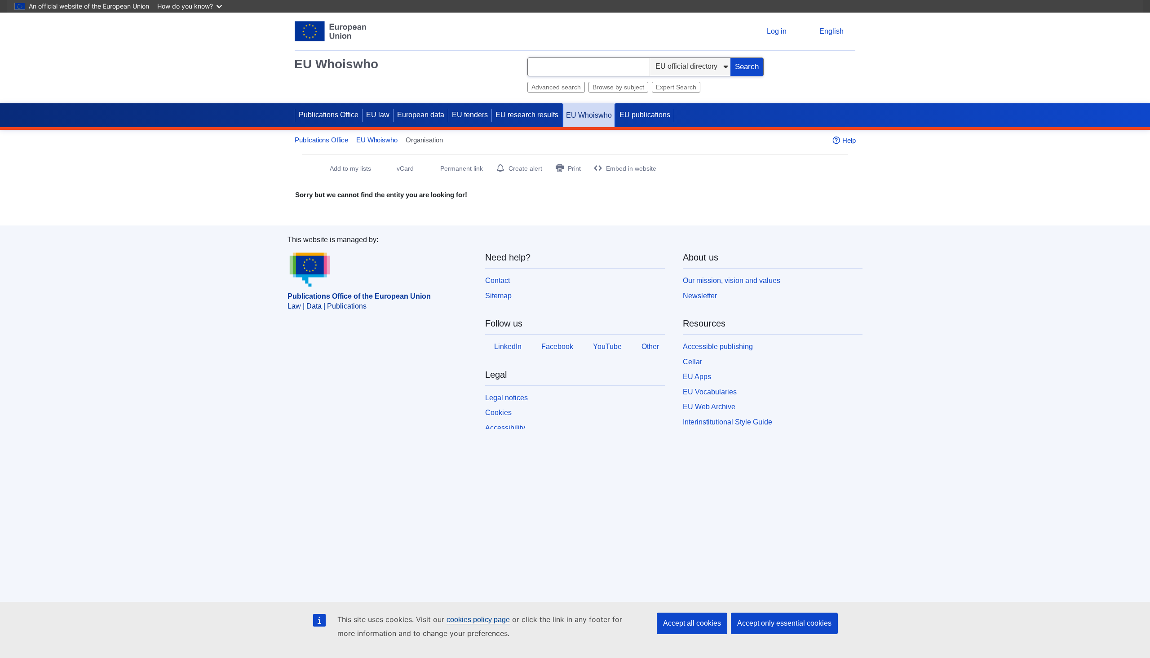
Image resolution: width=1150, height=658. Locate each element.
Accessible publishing (718, 346)
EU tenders (470, 115)
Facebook (557, 346)
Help (849, 140)
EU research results (526, 115)
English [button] (831, 31)
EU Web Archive (709, 407)
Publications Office (328, 115)
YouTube (607, 346)
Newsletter (700, 296)
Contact (497, 280)
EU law (377, 115)
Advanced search (556, 87)
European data (420, 115)
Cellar (692, 362)
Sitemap (498, 296)
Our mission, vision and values (731, 280)
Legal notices (506, 398)
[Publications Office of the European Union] (330, 31)
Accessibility (505, 428)
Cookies (498, 412)
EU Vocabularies (710, 392)
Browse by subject (618, 87)
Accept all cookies (692, 623)
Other (650, 346)
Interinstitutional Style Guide (727, 422)
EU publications (644, 115)
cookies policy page (478, 619)
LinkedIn (508, 346)
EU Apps (697, 376)
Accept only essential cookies (784, 623)
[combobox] (589, 67)
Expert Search (676, 87)
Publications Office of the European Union (359, 296)
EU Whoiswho (336, 64)
